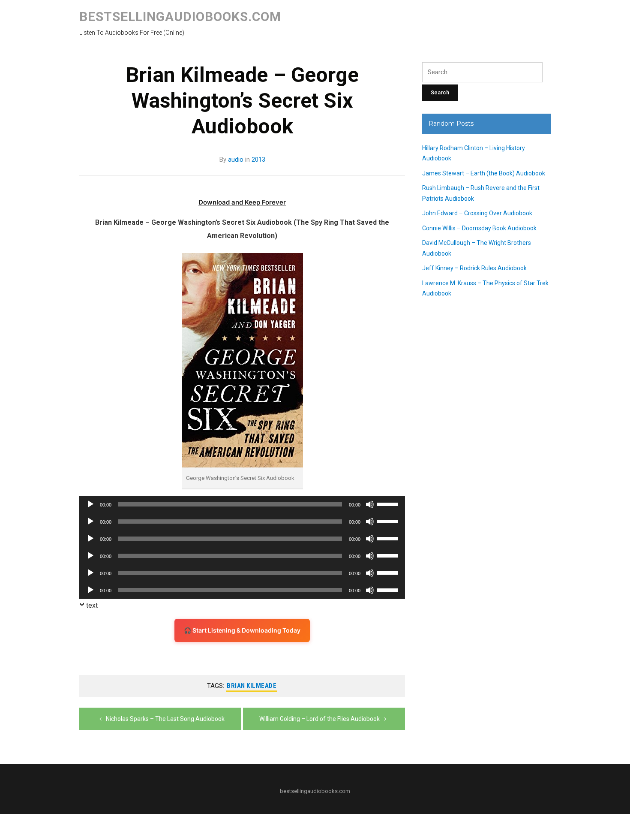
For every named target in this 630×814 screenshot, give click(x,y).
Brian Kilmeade (251, 686)
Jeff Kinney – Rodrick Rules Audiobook (474, 268)
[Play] (90, 504)
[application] (242, 504)
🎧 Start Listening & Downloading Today (242, 630)
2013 (258, 159)
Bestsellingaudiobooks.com (180, 16)
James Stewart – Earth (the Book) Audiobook (483, 173)
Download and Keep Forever (242, 202)
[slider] (389, 503)
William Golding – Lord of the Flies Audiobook (319, 718)
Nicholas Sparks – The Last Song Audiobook (165, 718)
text (92, 605)
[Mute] (370, 504)
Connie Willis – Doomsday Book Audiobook (479, 228)
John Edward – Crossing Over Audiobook (477, 213)
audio (235, 159)
